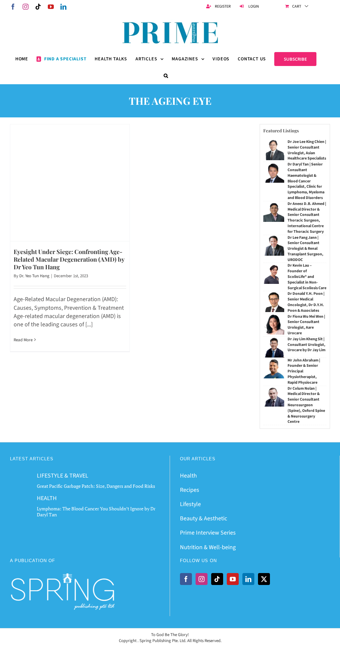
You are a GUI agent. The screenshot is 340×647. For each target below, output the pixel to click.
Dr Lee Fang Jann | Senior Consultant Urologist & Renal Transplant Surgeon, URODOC (305, 249)
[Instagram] (202, 579)
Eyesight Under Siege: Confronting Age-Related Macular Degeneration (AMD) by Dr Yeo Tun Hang (69, 259)
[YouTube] (233, 579)
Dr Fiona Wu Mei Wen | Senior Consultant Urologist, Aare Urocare (306, 325)
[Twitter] (264, 579)
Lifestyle (190, 504)
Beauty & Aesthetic (203, 518)
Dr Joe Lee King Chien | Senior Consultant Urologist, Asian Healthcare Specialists (307, 150)
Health (188, 476)
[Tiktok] (217, 579)
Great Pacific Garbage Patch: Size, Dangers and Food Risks (96, 486)
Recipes (189, 490)
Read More (23, 340)
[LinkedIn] (248, 579)
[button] (166, 75)
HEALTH (47, 498)
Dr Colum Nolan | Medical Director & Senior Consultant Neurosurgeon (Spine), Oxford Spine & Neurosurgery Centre (306, 405)
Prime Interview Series (208, 533)
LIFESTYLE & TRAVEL (62, 476)
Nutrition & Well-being (208, 547)
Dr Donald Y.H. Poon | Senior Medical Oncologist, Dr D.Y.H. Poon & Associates (306, 302)
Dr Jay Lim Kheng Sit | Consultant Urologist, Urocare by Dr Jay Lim (306, 344)
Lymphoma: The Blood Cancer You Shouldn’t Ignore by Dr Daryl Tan (96, 511)
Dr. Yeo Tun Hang (34, 276)
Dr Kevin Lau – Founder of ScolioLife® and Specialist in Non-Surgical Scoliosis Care (307, 277)
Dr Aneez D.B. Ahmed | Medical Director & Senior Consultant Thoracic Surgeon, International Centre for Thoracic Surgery (307, 217)
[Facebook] (186, 579)
